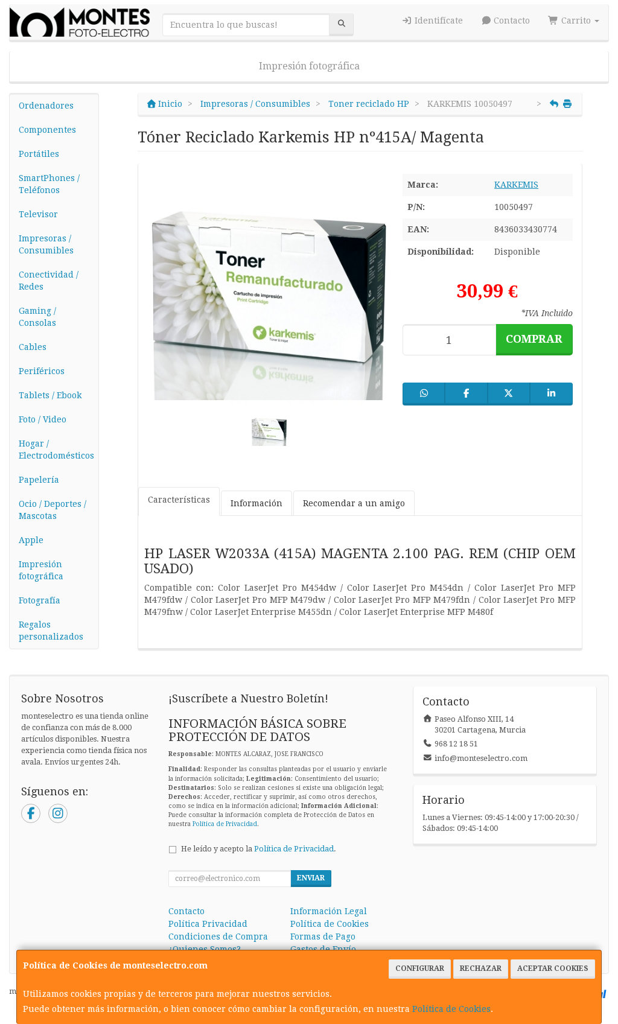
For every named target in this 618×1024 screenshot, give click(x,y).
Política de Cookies (451, 1009)
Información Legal (328, 911)
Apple (31, 540)
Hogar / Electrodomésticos (56, 449)
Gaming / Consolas (37, 317)
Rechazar (481, 968)
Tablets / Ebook (50, 395)
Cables (32, 347)
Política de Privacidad (225, 824)
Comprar (534, 338)
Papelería (39, 480)
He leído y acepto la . (258, 848)
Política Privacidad (207, 924)
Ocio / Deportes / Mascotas (52, 510)
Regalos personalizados (51, 630)
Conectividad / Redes (48, 280)
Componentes (47, 130)
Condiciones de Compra (218, 936)
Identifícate (437, 20)
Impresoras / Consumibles (46, 244)
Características (179, 499)
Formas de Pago (322, 936)
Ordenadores (46, 105)
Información (256, 503)
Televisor (38, 214)
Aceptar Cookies (552, 968)
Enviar (311, 878)
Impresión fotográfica (309, 66)
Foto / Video (42, 419)
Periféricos (42, 371)
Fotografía (39, 600)
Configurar (419, 968)
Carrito (576, 20)
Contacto (510, 20)
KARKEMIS (516, 184)
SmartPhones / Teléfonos (49, 184)
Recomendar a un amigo (354, 503)
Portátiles (39, 154)
